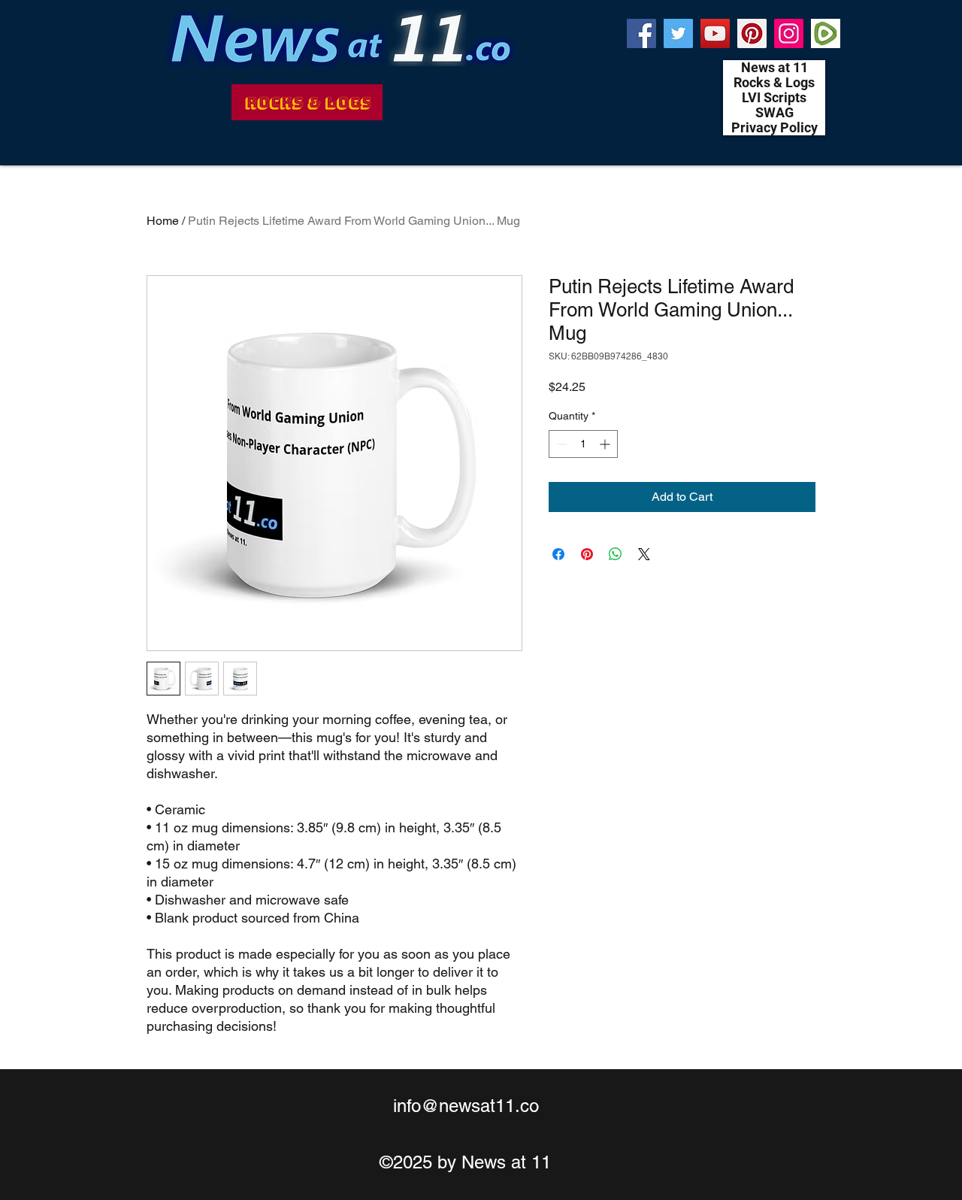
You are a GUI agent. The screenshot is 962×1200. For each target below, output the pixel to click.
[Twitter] (678, 33)
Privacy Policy (774, 127)
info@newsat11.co (466, 1105)
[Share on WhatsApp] (616, 554)
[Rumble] (825, 33)
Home (163, 221)
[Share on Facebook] (558, 554)
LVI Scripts (774, 97)
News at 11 (774, 67)
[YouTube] (715, 33)
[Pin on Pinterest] (587, 554)
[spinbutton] (583, 444)
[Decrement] (560, 444)
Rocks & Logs (774, 82)
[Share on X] (644, 554)
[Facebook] (641, 33)
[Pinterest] (752, 33)
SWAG (774, 112)
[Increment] (606, 444)
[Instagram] (788, 33)
